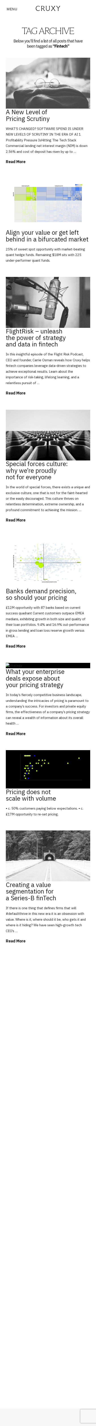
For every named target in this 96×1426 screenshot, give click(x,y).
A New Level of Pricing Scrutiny (28, 115)
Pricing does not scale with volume (31, 795)
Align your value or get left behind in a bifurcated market (47, 235)
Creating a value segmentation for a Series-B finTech (31, 891)
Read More (15, 161)
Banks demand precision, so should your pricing (41, 594)
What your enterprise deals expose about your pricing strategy (35, 678)
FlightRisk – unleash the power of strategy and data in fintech (36, 337)
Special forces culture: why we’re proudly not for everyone (37, 470)
